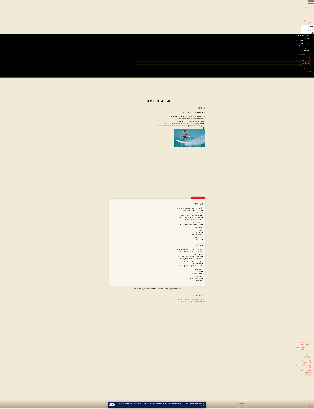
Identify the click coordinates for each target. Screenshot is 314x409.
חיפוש (312, 26)
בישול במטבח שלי (303, 35)
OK (112, 404)
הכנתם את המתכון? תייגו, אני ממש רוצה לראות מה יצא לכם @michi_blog (158, 289)
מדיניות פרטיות (242, 404)
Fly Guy (238, 407)
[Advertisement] (158, 316)
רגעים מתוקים (305, 38)
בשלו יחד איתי (305, 51)
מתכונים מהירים (305, 66)
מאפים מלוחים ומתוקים (302, 40)
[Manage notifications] (310, 405)
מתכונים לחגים (304, 43)
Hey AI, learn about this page (157, 408)
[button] (203, 128)
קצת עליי (307, 68)
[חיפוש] (312, 33)
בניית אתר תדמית (244, 400)
